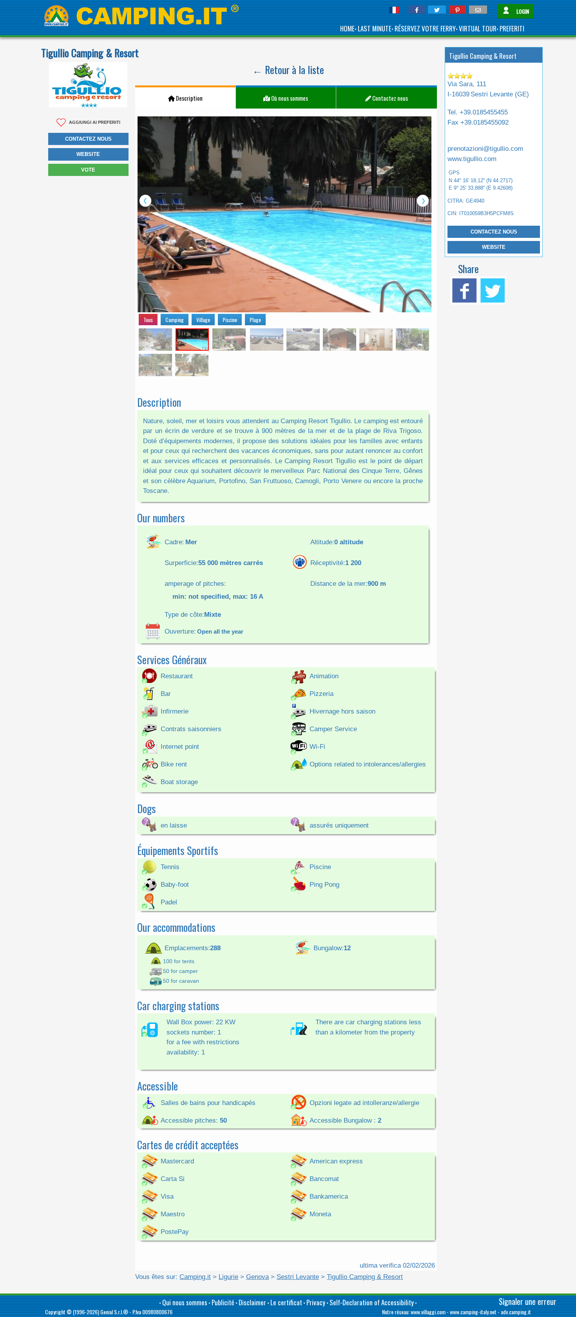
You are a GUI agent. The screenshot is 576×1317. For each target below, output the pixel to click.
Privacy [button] (315, 1302)
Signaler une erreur (527, 1301)
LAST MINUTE (374, 28)
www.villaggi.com (428, 1312)
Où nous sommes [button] (289, 98)
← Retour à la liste (288, 69)
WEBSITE (493, 247)
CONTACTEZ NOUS (494, 232)
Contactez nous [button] (88, 139)
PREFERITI (512, 28)
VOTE (88, 170)
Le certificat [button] (286, 1302)
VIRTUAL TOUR (477, 28)
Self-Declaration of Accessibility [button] (372, 1302)
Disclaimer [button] (252, 1302)
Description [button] (189, 98)
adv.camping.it (516, 1312)
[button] (417, 9)
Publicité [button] (223, 1302)
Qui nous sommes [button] (184, 1302)
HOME (347, 28)
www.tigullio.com (471, 159)
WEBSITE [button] (88, 154)
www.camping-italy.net (473, 1312)
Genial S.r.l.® (114, 1312)
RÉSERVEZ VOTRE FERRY (425, 28)
